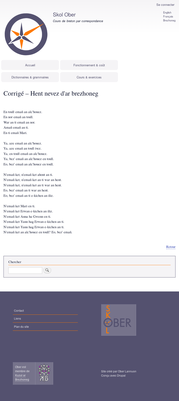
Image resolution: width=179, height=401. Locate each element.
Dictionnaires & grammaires (30, 77)
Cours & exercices (89, 77)
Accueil (30, 65)
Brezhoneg (169, 20)
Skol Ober (64, 14)
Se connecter (165, 4)
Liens (17, 318)
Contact (19, 310)
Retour (171, 246)
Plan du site (21, 326)
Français (168, 16)
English (167, 12)
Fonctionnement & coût (89, 65)
